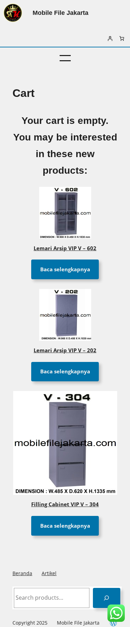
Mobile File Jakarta (60, 12)
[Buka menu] (65, 58)
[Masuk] (110, 38)
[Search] (106, 598)
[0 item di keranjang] (122, 38)
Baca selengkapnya (65, 269)
